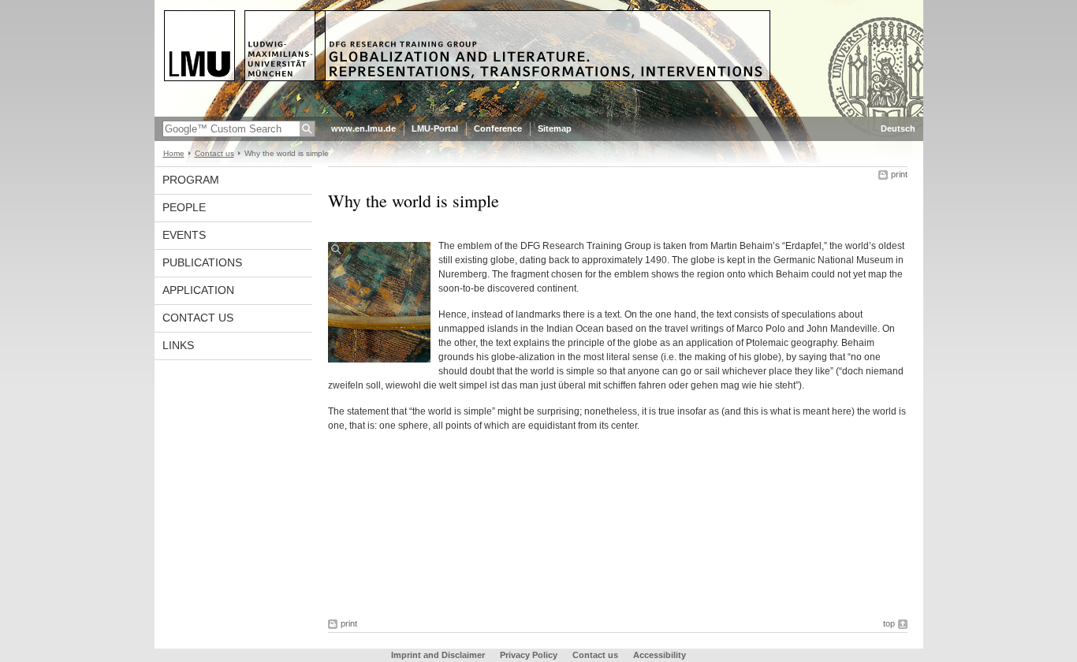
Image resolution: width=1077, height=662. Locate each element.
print (899, 174)
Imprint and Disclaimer (438, 655)
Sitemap (555, 128)
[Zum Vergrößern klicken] (379, 302)
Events (184, 235)
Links (178, 345)
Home (173, 153)
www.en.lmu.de (363, 128)
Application (198, 290)
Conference (498, 128)
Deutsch (898, 128)
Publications (202, 262)
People (184, 207)
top (889, 623)
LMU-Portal (435, 128)
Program (190, 179)
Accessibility (659, 655)
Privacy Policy (528, 655)
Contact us (214, 153)
